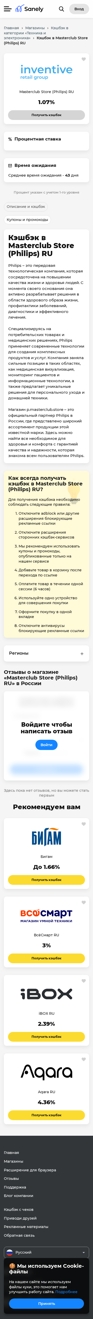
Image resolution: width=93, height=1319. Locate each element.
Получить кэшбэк (46, 113)
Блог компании (18, 1195)
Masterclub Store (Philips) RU (46, 91)
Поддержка (15, 1187)
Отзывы (11, 1178)
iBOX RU (47, 1013)
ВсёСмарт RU (46, 935)
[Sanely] (29, 9)
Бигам (46, 856)
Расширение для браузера (30, 1170)
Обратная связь (19, 1235)
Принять (46, 1303)
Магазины (13, 1161)
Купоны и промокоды (27, 219)
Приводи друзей (20, 1218)
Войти (46, 745)
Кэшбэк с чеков (19, 1209)
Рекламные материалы (26, 1226)
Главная (11, 1152)
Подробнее (66, 1292)
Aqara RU (46, 1092)
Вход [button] (79, 9)
